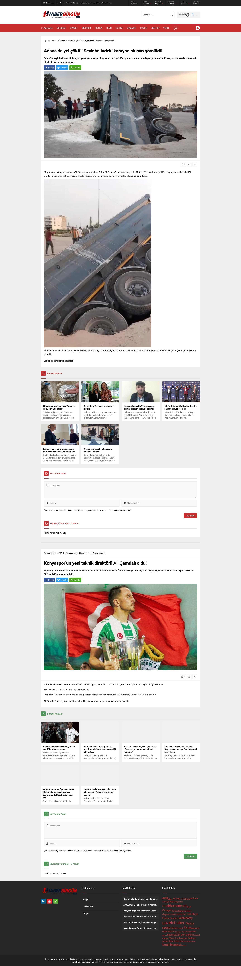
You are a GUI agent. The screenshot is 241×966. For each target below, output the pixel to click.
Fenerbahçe (190, 914)
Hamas (174, 928)
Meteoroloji (195, 928)
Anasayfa (50, 40)
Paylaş (51, 67)
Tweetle (64, 67)
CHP (189, 907)
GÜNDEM (61, 40)
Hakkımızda (88, 906)
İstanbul (175, 945)
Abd (165, 898)
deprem (166, 914)
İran (193, 941)
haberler (166, 927)
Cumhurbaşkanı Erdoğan (181, 911)
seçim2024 (173, 934)
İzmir (183, 945)
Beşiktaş (173, 901)
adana (170, 899)
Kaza (187, 927)
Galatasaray (185, 918)
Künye (85, 899)
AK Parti (176, 898)
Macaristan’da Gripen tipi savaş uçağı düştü (83, 3)
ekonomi (176, 914)
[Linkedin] (43, 901)
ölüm (171, 941)
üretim (189, 941)
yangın (165, 941)
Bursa (180, 901)
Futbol (174, 918)
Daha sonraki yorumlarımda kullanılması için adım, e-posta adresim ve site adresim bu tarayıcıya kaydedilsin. (89, 510)
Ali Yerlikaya (185, 899)
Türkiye (192, 938)
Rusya (188, 931)
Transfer (183, 938)
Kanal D (180, 928)
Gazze (190, 923)
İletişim (86, 913)
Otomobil (178, 932)
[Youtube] (49, 901)
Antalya (165, 901)
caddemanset (174, 905)
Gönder (77, 67)
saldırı (193, 931)
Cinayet (167, 910)
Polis (183, 932)
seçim (164, 935)
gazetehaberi (173, 922)
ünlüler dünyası (180, 941)
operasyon (168, 931)
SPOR (59, 553)
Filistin (166, 918)
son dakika (187, 934)
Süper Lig (174, 938)
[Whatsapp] (55, 901)
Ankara (194, 898)
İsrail (166, 944)
